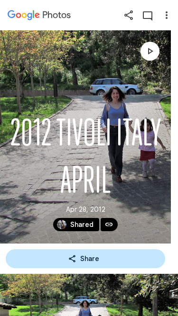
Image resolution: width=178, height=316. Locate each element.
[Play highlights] (150, 51)
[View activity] (147, 15)
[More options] (166, 15)
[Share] (128, 15)
